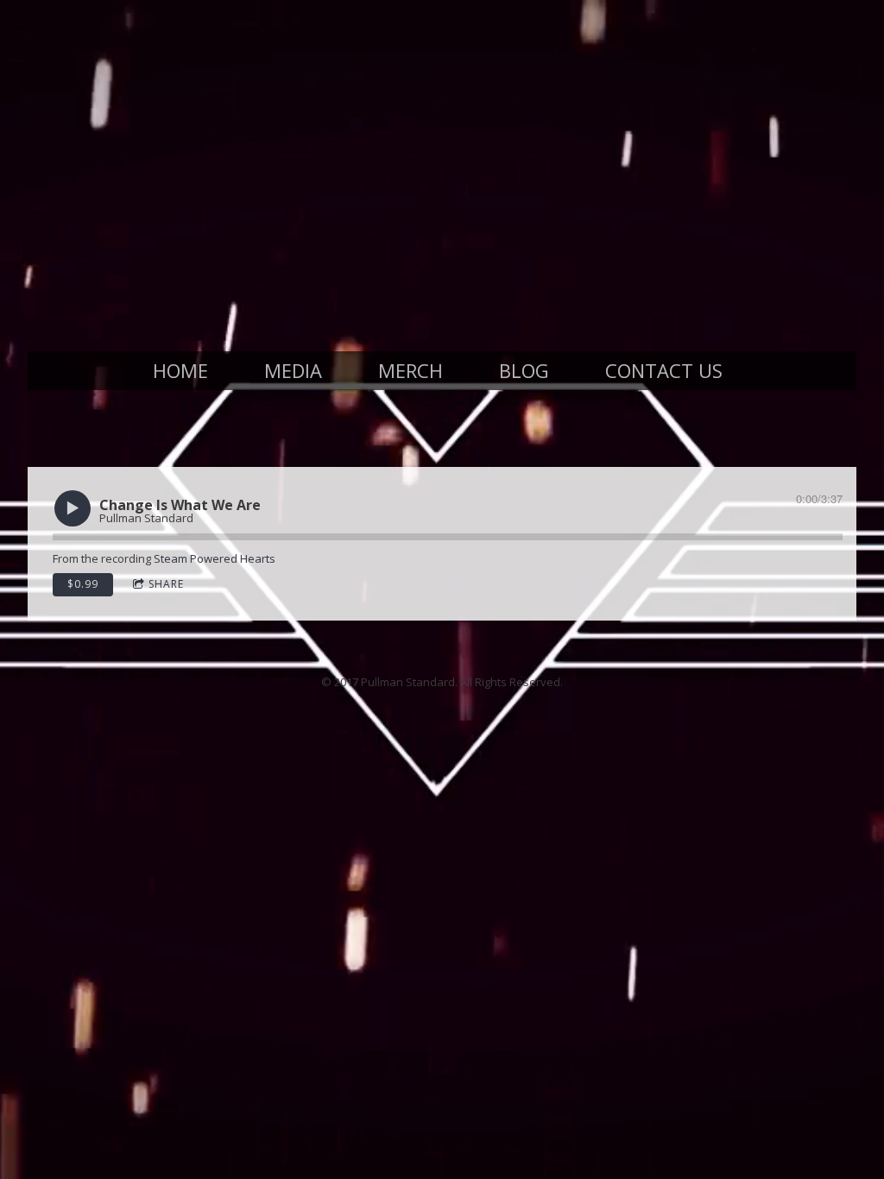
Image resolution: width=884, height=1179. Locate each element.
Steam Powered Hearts (214, 558)
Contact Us (664, 370)
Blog (524, 370)
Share (166, 584)
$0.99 (82, 584)
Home (180, 370)
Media (293, 370)
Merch (410, 370)
